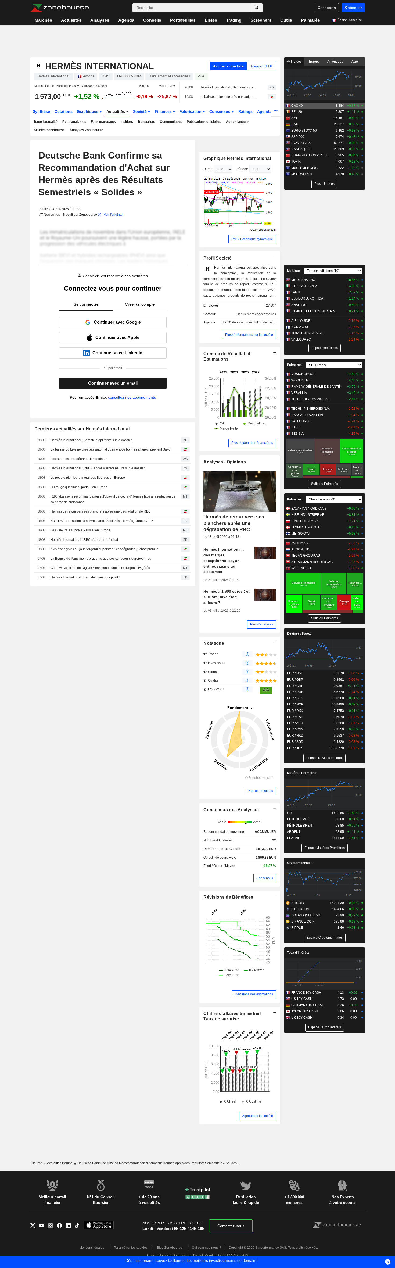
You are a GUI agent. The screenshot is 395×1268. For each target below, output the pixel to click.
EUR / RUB (295, 692)
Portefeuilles (183, 20)
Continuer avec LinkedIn (117, 353)
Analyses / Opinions (224, 462)
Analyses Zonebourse (86, 130)
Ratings (245, 111)
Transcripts (146, 122)
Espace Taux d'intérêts (324, 1027)
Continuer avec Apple (117, 337)
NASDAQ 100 (301, 149)
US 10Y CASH (302, 999)
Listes (211, 20)
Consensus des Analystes (231, 810)
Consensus (220, 111)
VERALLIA (299, 393)
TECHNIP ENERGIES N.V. (310, 408)
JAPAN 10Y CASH (304, 1011)
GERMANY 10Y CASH (307, 1005)
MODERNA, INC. (303, 280)
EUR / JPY (294, 748)
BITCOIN (297, 903)
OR (289, 813)
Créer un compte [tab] (140, 304)
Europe (314, 61)
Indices (295, 61)
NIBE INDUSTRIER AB (307, 515)
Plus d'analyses (261, 624)
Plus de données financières (252, 443)
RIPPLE (297, 928)
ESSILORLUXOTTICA (307, 298)
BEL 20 (296, 112)
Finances (164, 111)
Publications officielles (204, 122)
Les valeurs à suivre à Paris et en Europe (80, 530)
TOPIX (296, 161)
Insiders (127, 122)
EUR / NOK (295, 704)
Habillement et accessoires (256, 314)
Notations (213, 643)
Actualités (71, 20)
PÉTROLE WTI (297, 819)
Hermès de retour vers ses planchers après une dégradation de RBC (101, 511)
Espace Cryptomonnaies (325, 937)
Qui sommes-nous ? (206, 1247)
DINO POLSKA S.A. (305, 521)
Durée (208, 169)
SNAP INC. (299, 305)
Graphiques (88, 111)
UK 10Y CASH (302, 1018)
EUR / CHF (295, 686)
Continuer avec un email (113, 383)
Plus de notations (260, 791)
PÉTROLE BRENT (300, 825)
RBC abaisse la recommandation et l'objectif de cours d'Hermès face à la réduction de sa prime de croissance (113, 499)
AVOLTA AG (299, 543)
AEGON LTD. (300, 549)
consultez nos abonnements (132, 397)
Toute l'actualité (46, 122)
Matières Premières (302, 773)
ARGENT (293, 832)
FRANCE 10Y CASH (306, 993)
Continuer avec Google (117, 322)
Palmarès (310, 20)
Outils (286, 20)
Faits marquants (103, 122)
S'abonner (353, 7)
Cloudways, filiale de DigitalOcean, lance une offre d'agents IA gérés (100, 568)
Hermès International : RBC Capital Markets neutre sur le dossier (98, 468)
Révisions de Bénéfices (228, 897)
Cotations (64, 111)
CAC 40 (297, 105)
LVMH (295, 292)
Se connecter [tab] (86, 304)
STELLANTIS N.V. (304, 286)
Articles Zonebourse (49, 130)
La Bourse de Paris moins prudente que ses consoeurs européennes (101, 558)
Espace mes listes (324, 348)
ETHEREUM (300, 909)
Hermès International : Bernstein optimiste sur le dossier (229, 87)
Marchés (43, 20)
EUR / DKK (295, 711)
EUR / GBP (295, 680)
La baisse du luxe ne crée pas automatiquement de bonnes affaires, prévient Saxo (229, 97)
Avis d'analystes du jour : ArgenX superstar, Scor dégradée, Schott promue (105, 549)
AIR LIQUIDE (300, 321)
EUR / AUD (295, 723)
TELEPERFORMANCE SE (310, 399)
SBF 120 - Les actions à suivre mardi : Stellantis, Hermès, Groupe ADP (102, 521)
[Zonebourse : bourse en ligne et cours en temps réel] (59, 8)
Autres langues (237, 122)
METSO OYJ (300, 533)
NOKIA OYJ (299, 327)
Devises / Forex (299, 633)
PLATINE (293, 838)
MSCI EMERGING (304, 168)
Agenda (126, 20)
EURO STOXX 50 (304, 130)
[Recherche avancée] (257, 7)
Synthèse (41, 111)
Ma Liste (293, 271)
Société (140, 111)
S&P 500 (297, 137)
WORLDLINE (301, 380)
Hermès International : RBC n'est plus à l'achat (84, 540)
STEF (295, 427)
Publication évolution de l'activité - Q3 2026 (263, 322)
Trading (234, 20)
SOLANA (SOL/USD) (306, 915)
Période (242, 169)
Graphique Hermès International (237, 158)
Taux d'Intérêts (298, 952)
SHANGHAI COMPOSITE (309, 155)
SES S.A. (297, 433)
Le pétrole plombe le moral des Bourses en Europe (88, 478)
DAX (294, 124)
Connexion (327, 7)
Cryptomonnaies (300, 863)
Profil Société (217, 258)
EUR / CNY (295, 729)
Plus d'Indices (324, 184)
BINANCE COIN (303, 921)
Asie (354, 61)
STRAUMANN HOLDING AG (312, 562)
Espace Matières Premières (324, 848)
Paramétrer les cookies (131, 1247)
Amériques (335, 61)
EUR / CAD (295, 717)
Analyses (99, 20)
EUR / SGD (295, 742)
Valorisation (191, 111)
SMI (294, 118)
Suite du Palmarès (324, 484)
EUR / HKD (295, 735)
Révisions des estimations (254, 994)
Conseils (152, 20)
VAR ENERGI (301, 568)
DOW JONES (301, 143)
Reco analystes (74, 122)
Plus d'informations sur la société (249, 335)
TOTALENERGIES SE (307, 333)
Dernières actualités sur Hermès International (82, 429)
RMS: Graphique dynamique (252, 239)
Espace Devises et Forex (324, 758)
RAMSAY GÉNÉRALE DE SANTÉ (315, 386)
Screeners (260, 20)
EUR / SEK (295, 698)
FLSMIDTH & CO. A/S (306, 527)
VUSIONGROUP (303, 374)
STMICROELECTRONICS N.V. (313, 311)
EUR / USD (295, 673)
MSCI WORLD (301, 174)
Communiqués (171, 122)
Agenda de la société (257, 1116)
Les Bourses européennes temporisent (79, 459)
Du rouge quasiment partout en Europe (79, 487)
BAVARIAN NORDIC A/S (308, 508)
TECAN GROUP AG (305, 555)
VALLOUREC (301, 339)
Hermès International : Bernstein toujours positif (85, 577)
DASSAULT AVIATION (307, 415)
